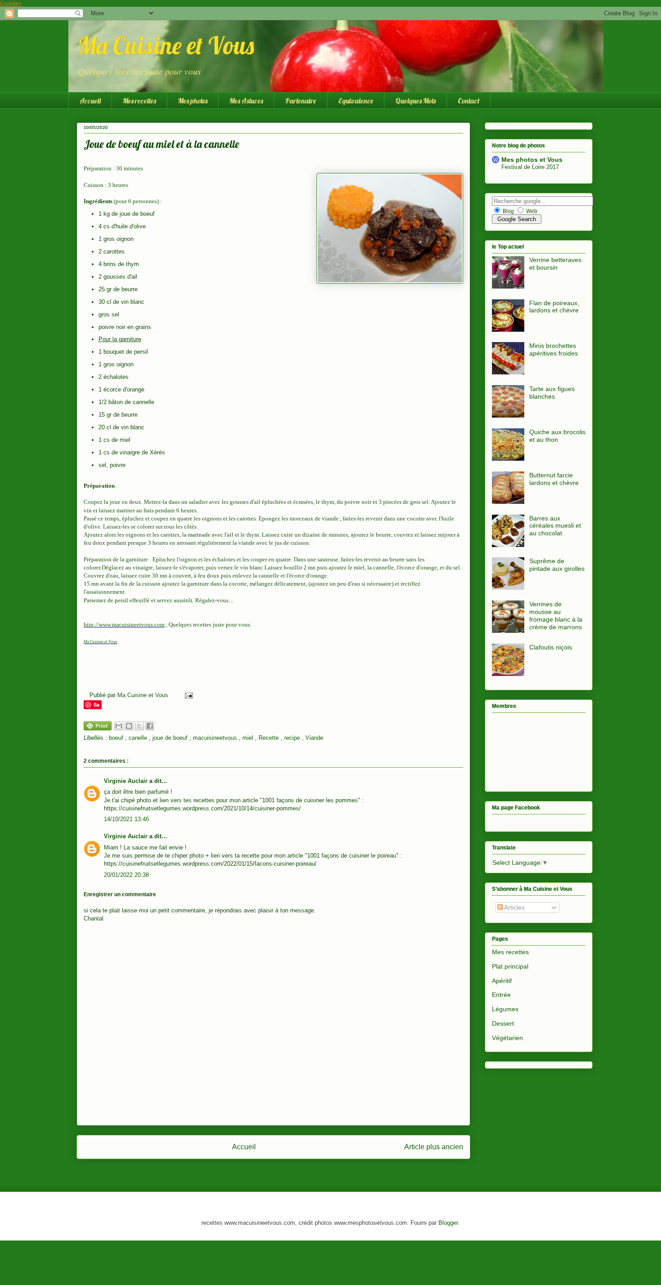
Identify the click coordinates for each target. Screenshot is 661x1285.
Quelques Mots (415, 100)
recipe (293, 737)
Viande (314, 737)
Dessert (503, 1023)
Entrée (501, 994)
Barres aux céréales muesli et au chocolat (555, 526)
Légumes (505, 1009)
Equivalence (355, 100)
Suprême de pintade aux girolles (557, 564)
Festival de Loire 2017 (530, 167)
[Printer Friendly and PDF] (98, 727)
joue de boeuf (170, 737)
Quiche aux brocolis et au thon (557, 435)
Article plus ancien (433, 1147)
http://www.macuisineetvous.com (124, 624)
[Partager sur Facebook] (149, 725)
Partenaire (300, 100)
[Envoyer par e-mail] (118, 725)
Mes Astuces (246, 100)
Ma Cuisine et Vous (165, 45)
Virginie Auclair (126, 781)
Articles (514, 907)
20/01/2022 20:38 (126, 874)
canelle (139, 737)
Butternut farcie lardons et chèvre (554, 478)
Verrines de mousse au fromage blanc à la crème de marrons (555, 615)
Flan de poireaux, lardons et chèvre (554, 306)
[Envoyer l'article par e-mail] (187, 695)
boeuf (117, 737)
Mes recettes (139, 100)
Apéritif (502, 980)
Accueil (90, 100)
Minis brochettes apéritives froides (553, 349)
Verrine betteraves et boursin (555, 263)
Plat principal (510, 966)
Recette (270, 737)
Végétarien (507, 1037)
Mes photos (192, 100)
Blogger (448, 1222)
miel (248, 737)
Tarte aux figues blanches (552, 392)
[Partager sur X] (139, 725)
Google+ (11, 3)
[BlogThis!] (129, 725)
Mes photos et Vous (532, 159)
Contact (468, 100)
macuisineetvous (216, 737)
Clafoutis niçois (550, 647)
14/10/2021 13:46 (126, 819)
